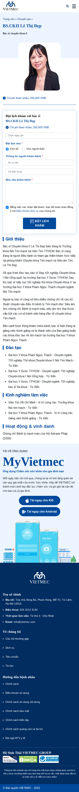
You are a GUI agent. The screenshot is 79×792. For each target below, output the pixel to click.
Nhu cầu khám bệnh (19, 179)
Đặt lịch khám (42, 223)
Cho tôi (14, 148)
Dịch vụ (10, 647)
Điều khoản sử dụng (17, 692)
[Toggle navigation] (73, 6)
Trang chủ (9, 19)
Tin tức (9, 665)
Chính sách (12, 683)
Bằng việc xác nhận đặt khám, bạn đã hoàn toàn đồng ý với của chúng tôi (41, 209)
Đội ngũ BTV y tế (15, 738)
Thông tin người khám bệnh (24, 156)
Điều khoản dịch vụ (27, 210)
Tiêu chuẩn (12, 656)
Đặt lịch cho (14, 143)
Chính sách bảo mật (17, 710)
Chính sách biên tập (18, 719)
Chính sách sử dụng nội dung (23, 701)
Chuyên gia (24, 19)
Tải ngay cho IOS (42, 500)
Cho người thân (35, 148)
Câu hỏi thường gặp (17, 638)
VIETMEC (11, 6)
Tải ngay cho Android (42, 511)
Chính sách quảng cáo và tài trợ (24, 728)
